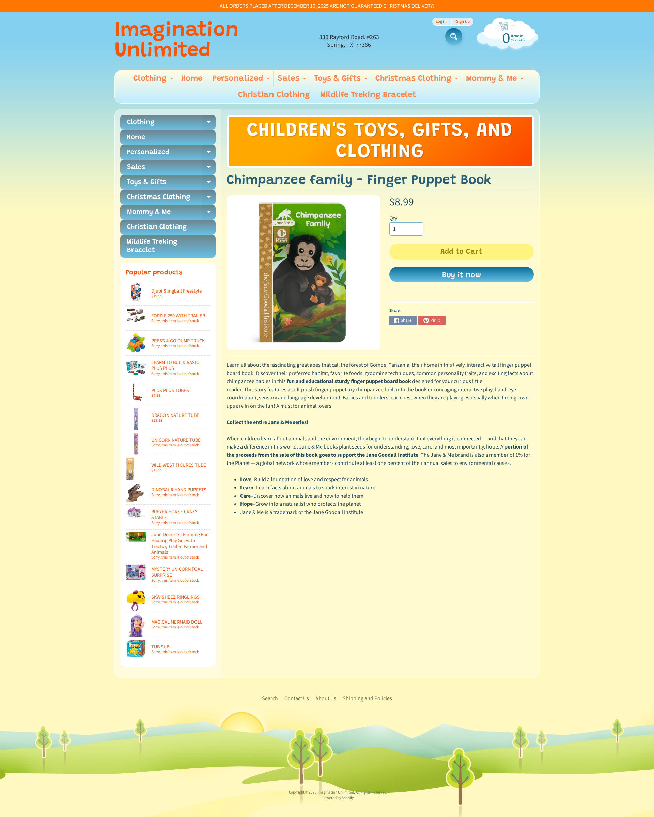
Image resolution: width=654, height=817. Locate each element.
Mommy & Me (495, 81)
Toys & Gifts (341, 81)
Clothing (154, 81)
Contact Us (296, 698)
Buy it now (461, 275)
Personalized (242, 81)
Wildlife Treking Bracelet (368, 95)
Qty (393, 218)
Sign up (463, 21)
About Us (325, 698)
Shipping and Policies (367, 698)
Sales (293, 81)
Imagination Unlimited (176, 41)
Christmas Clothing (417, 81)
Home (191, 79)
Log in (441, 21)
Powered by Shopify (338, 797)
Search (270, 698)
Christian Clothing (274, 95)
